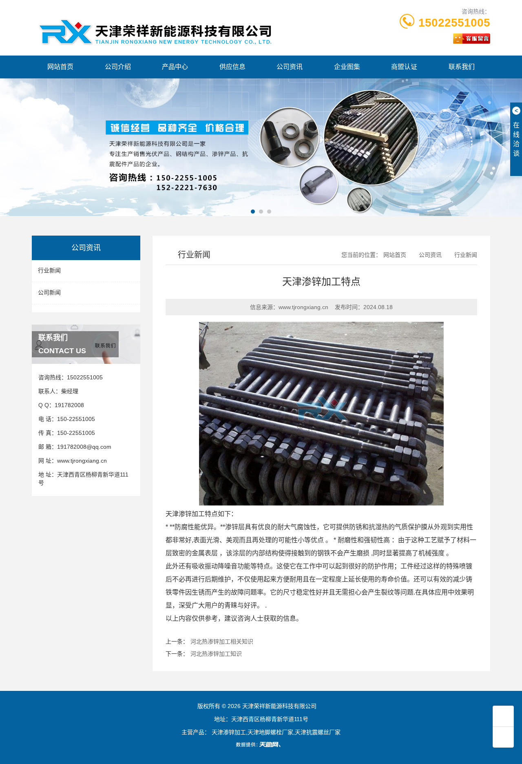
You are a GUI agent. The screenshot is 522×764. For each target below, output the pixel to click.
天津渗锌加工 (185, 513)
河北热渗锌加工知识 (216, 653)
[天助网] (261, 744)
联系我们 (462, 66)
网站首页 (60, 66)
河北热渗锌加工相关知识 (221, 641)
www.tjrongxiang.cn (82, 460)
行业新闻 (49, 270)
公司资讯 (289, 66)
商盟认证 (404, 66)
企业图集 (347, 66)
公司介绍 (118, 66)
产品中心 (175, 66)
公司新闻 (49, 292)
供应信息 (232, 66)
